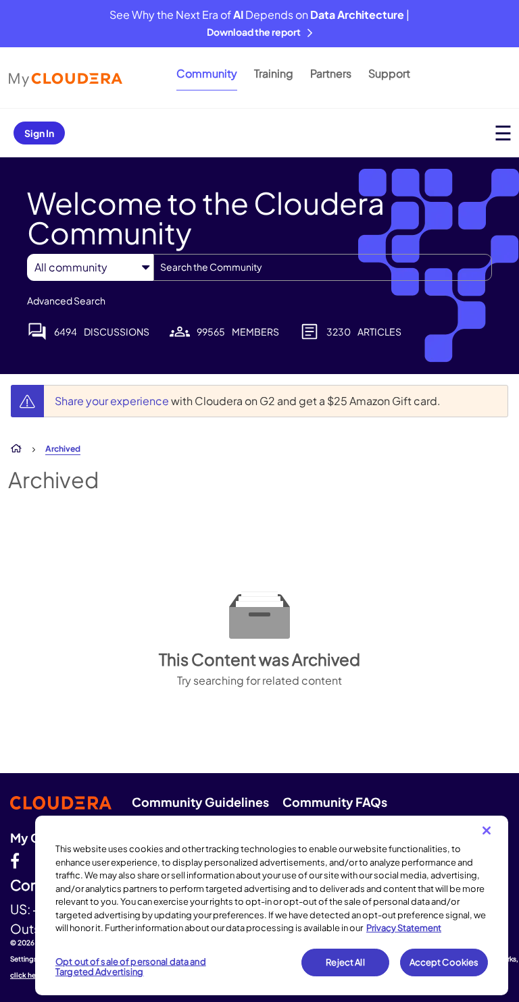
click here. (27, 975)
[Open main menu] (503, 132)
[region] (271, 905)
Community (206, 73)
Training (273, 73)
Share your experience (113, 401)
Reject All (345, 962)
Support (389, 73)
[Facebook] (15, 860)
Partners (330, 73)
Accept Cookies (444, 962)
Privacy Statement (403, 927)
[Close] (486, 830)
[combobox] (322, 267)
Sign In (39, 133)
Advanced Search (66, 300)
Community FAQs (334, 802)
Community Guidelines (200, 802)
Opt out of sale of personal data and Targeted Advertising (130, 967)
